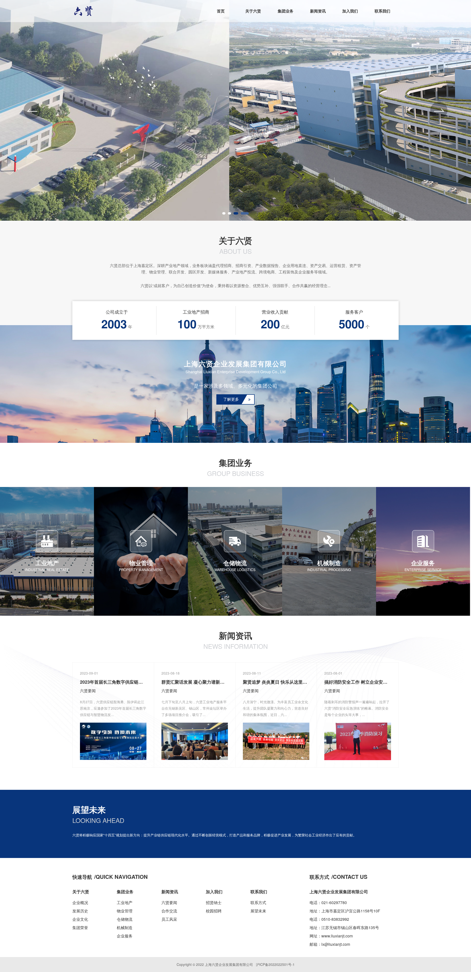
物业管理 (124, 911)
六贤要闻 (169, 902)
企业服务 (124, 936)
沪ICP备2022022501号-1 (275, 964)
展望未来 (258, 911)
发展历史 (80, 911)
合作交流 (169, 911)
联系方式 (258, 902)
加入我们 (350, 11)
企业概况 (80, 902)
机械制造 (124, 927)
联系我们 (382, 11)
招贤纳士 (214, 902)
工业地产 (124, 902)
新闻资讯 (318, 11)
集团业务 (285, 11)
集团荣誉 (80, 927)
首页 (221, 11)
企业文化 (80, 919)
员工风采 (169, 919)
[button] (32, 110)
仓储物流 (124, 919)
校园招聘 (214, 911)
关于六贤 (253, 11)
